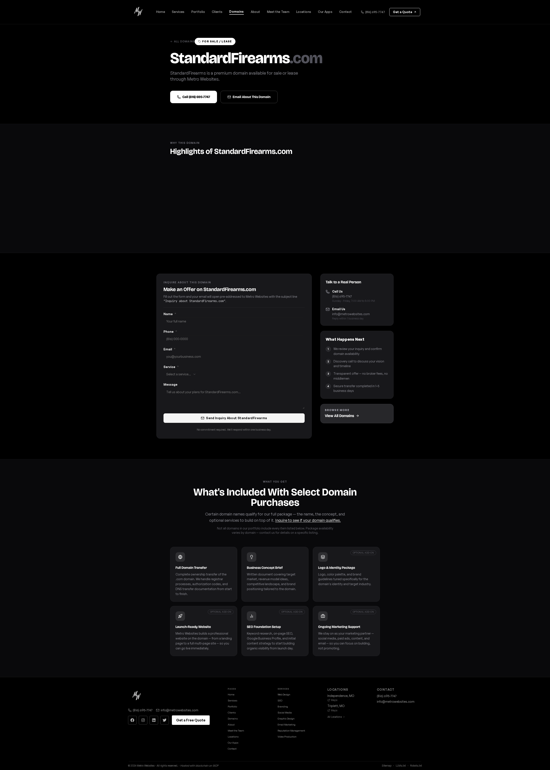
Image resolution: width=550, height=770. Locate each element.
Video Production (287, 736)
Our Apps (325, 12)
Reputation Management (291, 730)
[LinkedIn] (154, 720)
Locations (303, 12)
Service (171, 367)
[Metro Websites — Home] (138, 12)
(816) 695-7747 (375, 12)
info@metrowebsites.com (351, 314)
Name (169, 314)
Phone (170, 331)
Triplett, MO (336, 706)
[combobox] (181, 374)
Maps (334, 700)
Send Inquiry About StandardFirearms (236, 418)
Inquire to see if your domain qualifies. (308, 520)
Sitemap (386, 765)
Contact (345, 12)
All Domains (184, 41)
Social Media (285, 712)
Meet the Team (278, 12)
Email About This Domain (251, 97)
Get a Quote (402, 12)
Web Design (284, 694)
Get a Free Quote (190, 720)
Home (160, 12)
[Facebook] (132, 720)
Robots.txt (416, 765)
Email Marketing (286, 724)
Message (170, 384)
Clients (217, 12)
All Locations (334, 716)
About (255, 12)
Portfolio (198, 12)
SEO (280, 700)
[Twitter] (164, 720)
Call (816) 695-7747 (196, 97)
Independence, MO (340, 696)
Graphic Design (286, 718)
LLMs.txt (401, 765)
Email (169, 349)
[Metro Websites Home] (136, 696)
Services (178, 12)
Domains (236, 11)
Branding (283, 706)
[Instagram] (143, 720)
